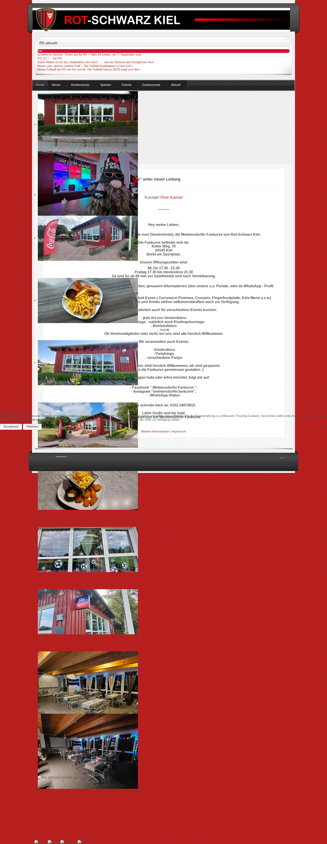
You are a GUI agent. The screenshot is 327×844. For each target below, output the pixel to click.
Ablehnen (32, 426)
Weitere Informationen (155, 431)
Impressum (179, 431)
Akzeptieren (11, 426)
